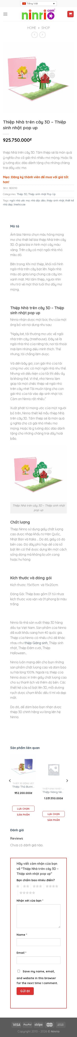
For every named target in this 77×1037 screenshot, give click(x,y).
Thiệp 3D (22, 194)
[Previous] (10, 788)
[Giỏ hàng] (70, 14)
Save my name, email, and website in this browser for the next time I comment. (37, 977)
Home (31, 28)
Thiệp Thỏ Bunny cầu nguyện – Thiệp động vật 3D (23, 786)
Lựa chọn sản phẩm (23, 809)
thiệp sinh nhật (55, 200)
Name (22, 934)
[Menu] (5, 14)
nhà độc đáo (38, 200)
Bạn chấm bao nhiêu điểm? (36, 880)
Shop (45, 28)
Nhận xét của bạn (30, 900)
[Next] (67, 788)
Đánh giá (17, 830)
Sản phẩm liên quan (25, 748)
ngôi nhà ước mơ (20, 200)
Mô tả (14, 226)
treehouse (19, 204)
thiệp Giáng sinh (36, 643)
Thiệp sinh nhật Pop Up (42, 194)
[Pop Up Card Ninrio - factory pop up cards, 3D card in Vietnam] (38, 14)
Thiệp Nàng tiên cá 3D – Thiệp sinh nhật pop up (53, 792)
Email (21, 953)
